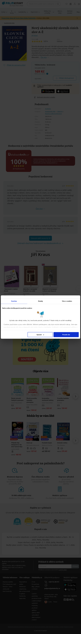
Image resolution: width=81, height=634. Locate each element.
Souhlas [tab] (14, 301)
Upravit (39, 334)
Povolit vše (66, 334)
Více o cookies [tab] (67, 301)
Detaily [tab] (40, 301)
